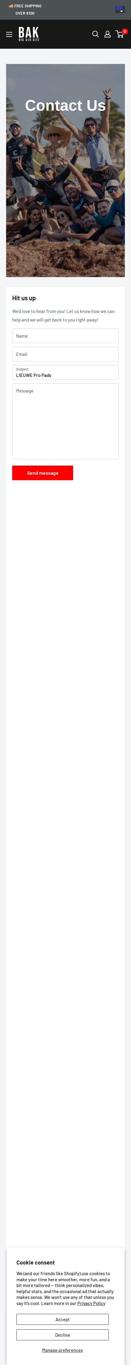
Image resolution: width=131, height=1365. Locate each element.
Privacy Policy (91, 1303)
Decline (62, 1335)
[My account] (107, 34)
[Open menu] (9, 34)
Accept (62, 1319)
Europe (120, 9)
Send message (42, 473)
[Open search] (95, 34)
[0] (120, 34)
